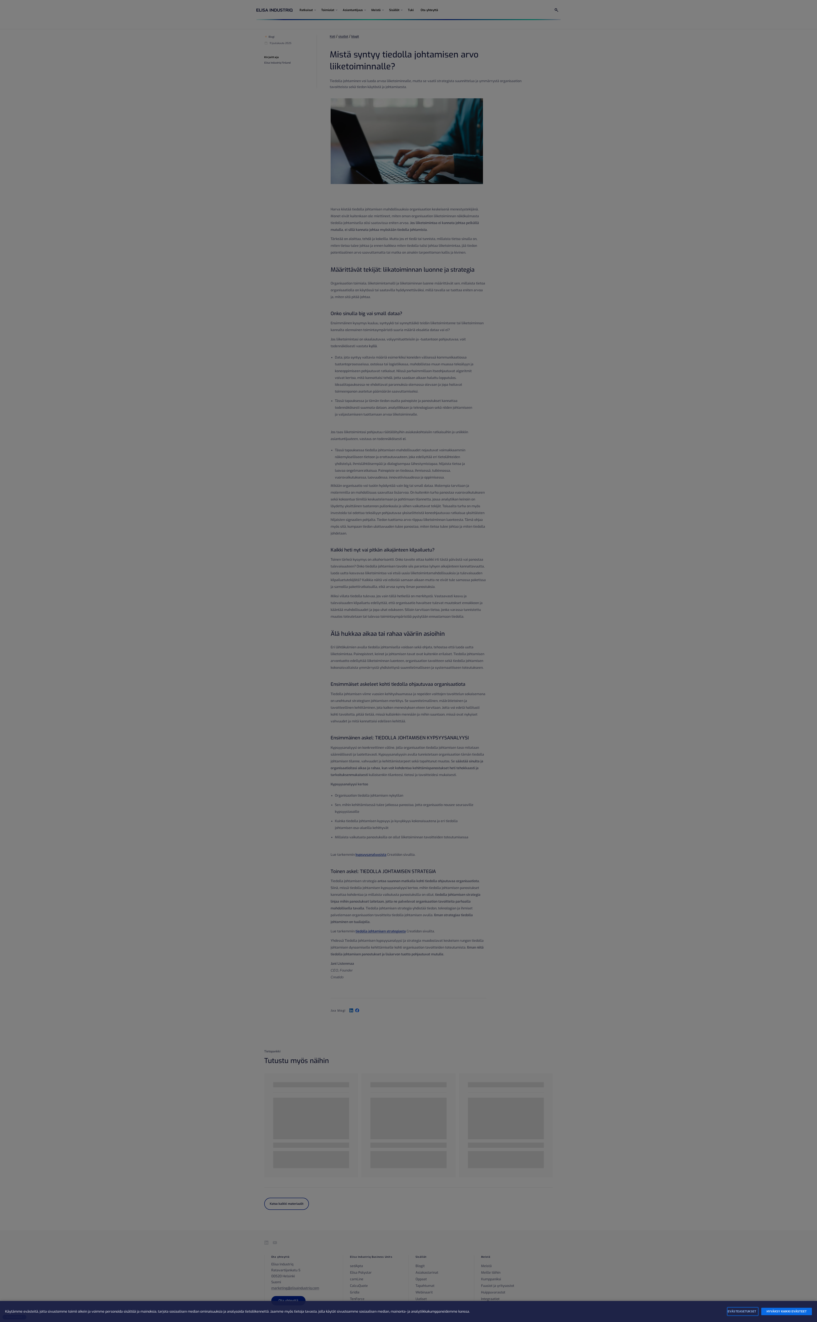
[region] (408, 1311)
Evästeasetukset (742, 1311)
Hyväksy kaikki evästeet (787, 1311)
